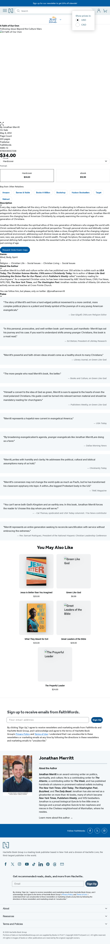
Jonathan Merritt (11, 127)
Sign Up (97, 720)
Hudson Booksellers (81, 192)
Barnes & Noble (23, 192)
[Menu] (5, 10)
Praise (3, 294)
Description (6, 203)
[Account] (98, 10)
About (6, 908)
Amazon (6, 192)
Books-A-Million (43, 192)
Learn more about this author (54, 817)
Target (98, 192)
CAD (83, 24)
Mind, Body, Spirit (9, 257)
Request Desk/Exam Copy (15, 249)
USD (83, 19)
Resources (8, 916)
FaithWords (5, 144)
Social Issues (34, 263)
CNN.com (44, 273)
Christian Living (51, 263)
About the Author (9, 266)
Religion (4, 263)
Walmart (6, 199)
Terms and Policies (13, 924)
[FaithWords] (60, 19)
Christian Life (17, 263)
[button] (55, 124)
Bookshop (60, 192)
